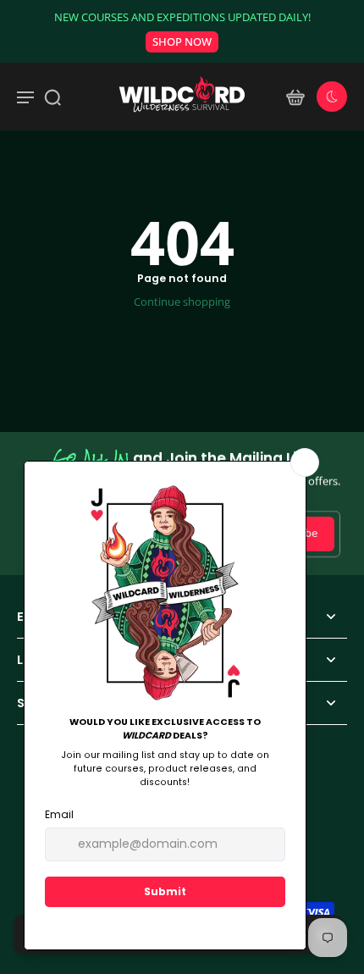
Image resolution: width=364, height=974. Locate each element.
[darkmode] (332, 96)
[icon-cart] (294, 96)
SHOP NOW (182, 42)
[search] (52, 96)
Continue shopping (182, 302)
